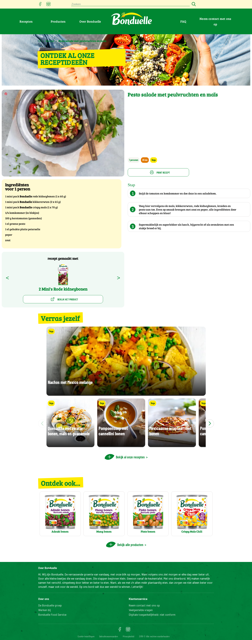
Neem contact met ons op (144, 605)
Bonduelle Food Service (52, 614)
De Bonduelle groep (50, 605)
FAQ (183, 21)
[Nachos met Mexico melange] (126, 394)
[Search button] (193, 4)
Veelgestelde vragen (141, 610)
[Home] (39, 40)
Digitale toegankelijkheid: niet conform (152, 614)
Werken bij (44, 610)
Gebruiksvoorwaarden (108, 636)
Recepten (26, 21)
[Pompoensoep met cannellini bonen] (121, 445)
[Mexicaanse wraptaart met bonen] (172, 445)
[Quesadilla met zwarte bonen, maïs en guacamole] (70, 445)
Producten (58, 21)
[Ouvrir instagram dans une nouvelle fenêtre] (48, 5)
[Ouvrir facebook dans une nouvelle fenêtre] (40, 5)
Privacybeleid (128, 636)
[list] (126, 423)
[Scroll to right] (210, 423)
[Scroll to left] (42, 423)
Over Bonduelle (90, 21)
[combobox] (130, 4)
